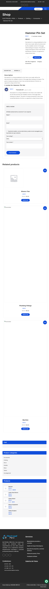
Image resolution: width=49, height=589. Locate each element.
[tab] (7, 70)
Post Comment (12, 152)
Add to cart (37, 57)
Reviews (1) (17, 70)
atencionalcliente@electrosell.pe (27, 1)
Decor (5, 462)
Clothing (6, 460)
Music (5, 468)
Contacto (37, 9)
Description (7, 70)
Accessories (28, 63)
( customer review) (37, 36)
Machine (25, 420)
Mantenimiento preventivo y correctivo (33, 542)
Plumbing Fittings (25, 305)
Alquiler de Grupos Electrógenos (35, 545)
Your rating (9, 136)
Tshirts (5, 470)
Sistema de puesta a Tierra (33, 553)
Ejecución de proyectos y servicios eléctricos (35, 549)
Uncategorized (7, 473)
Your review (9, 142)
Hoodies (6, 465)
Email (8, 123)
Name (8, 115)
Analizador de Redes (32, 556)
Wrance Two (25, 191)
